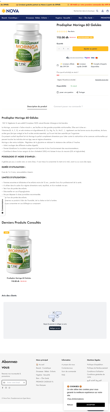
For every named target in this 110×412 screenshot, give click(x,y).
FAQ (63, 375)
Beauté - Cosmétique (43, 368)
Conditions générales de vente (96, 375)
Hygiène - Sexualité (63, 18)
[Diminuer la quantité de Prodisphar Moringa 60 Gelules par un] (59, 48)
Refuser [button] (70, 405)
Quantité (60, 43)
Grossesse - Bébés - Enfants (36, 18)
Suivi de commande (69, 371)
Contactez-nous (67, 368)
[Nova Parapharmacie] (10, 11)
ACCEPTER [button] (91, 405)
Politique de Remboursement (97, 368)
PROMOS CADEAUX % (44, 381)
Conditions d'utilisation (95, 371)
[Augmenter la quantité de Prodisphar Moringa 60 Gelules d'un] (68, 48)
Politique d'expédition (95, 364)
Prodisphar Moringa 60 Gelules (19, 278)
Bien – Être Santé (85, 18)
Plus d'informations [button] (75, 399)
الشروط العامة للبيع (94, 380)
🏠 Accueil (40, 364)
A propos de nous (68, 364)
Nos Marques (41, 385)
